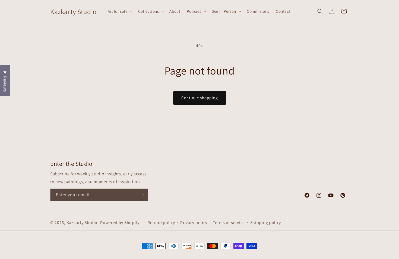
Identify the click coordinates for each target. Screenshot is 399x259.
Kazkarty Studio (82, 222)
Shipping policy (265, 222)
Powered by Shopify (120, 222)
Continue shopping (199, 97)
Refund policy (161, 222)
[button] (119, 11)
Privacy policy (193, 222)
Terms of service (229, 222)
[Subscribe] (142, 195)
